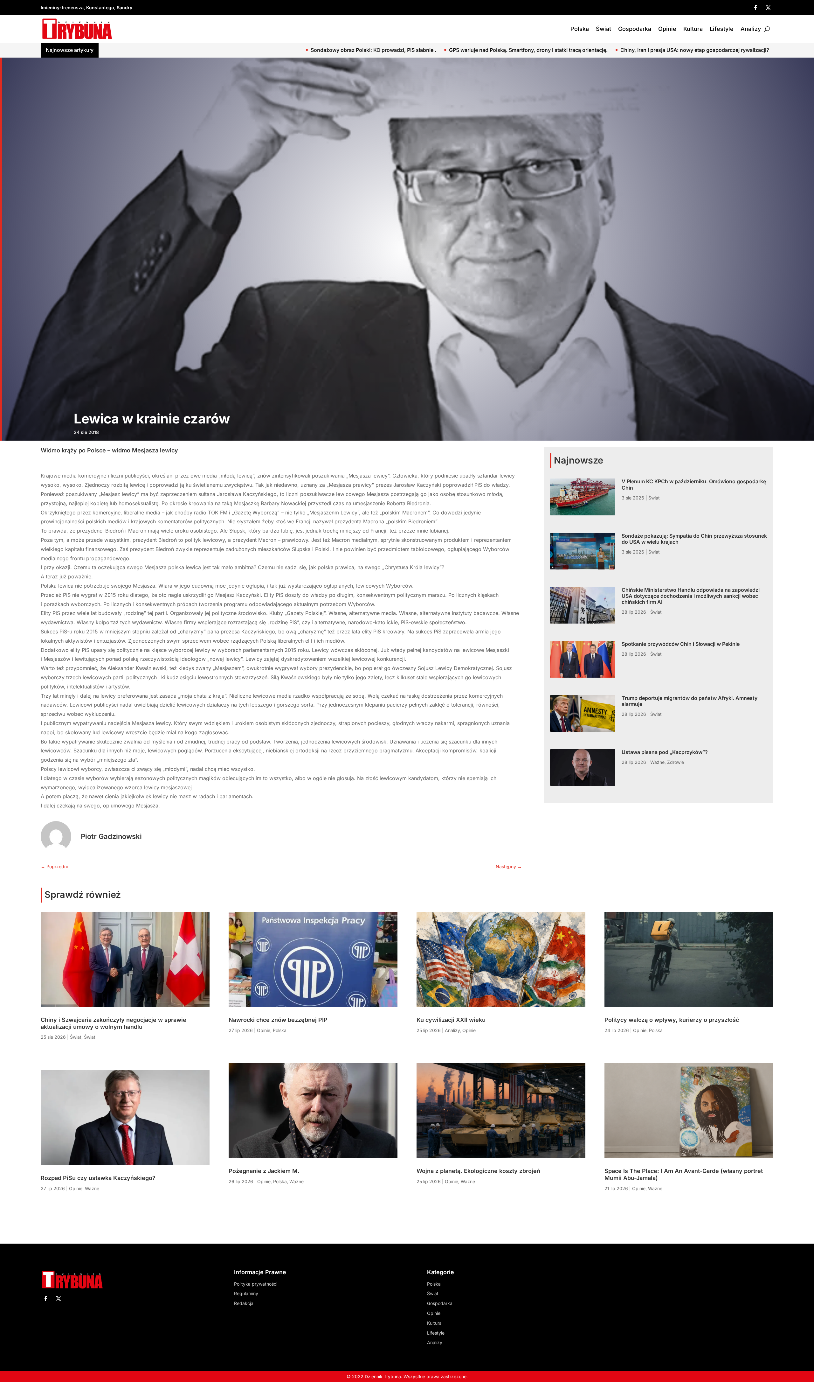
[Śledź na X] (768, 8)
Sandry (124, 7)
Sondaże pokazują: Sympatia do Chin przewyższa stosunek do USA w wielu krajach (694, 539)
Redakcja (243, 1303)
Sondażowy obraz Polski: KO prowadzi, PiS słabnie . (128, 50)
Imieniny (50, 7)
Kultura (693, 28)
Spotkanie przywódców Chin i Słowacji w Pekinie (681, 644)
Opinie (667, 28)
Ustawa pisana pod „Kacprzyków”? (665, 752)
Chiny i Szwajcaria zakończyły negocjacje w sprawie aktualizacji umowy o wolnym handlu (113, 1023)
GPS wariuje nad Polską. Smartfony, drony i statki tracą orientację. (283, 50)
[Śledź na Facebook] (755, 8)
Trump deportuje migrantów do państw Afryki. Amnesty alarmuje (689, 701)
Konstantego (100, 7)
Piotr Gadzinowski (111, 836)
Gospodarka (634, 28)
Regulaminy (246, 1293)
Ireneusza (73, 7)
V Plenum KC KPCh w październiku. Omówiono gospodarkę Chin (694, 484)
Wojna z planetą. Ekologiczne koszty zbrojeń (478, 1171)
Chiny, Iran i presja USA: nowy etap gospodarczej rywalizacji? (449, 50)
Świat (603, 28)
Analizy (751, 28)
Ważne (657, 762)
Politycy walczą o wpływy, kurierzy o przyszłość (671, 1019)
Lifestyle (722, 28)
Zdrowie (675, 762)
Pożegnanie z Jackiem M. (264, 1171)
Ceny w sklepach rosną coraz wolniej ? (700, 50)
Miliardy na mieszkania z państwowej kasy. (588, 50)
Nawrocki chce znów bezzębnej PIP (278, 1019)
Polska (579, 28)
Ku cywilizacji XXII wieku (451, 1019)
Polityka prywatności (255, 1284)
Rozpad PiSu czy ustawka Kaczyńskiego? (98, 1178)
